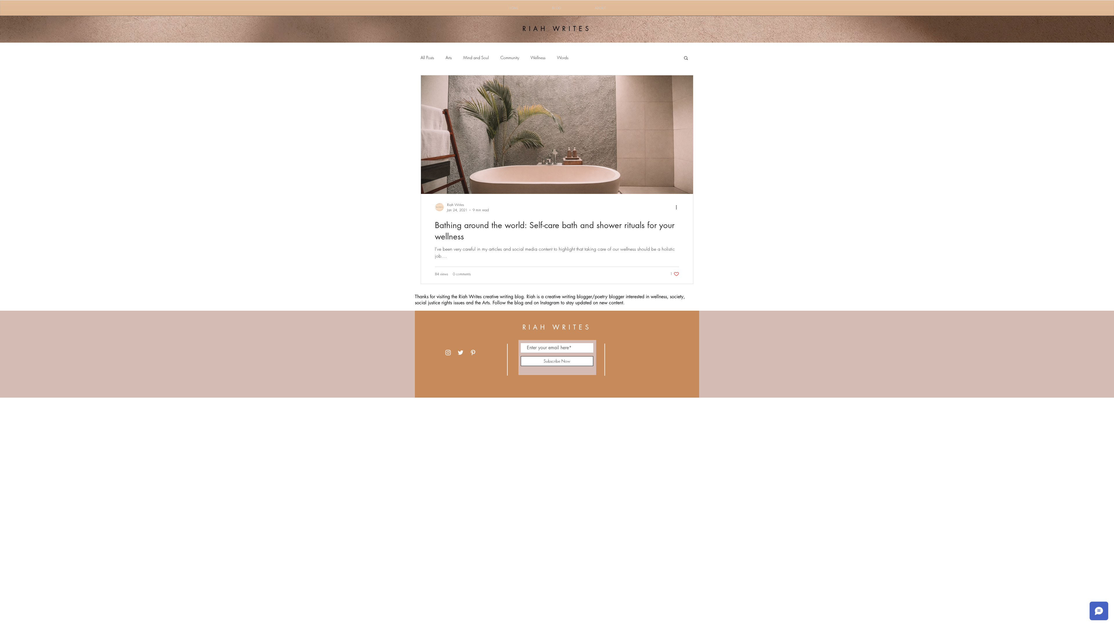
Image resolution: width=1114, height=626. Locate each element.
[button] (686, 58)
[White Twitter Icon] (460, 352)
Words (562, 57)
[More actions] (678, 207)
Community (509, 57)
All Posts (427, 57)
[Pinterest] (473, 352)
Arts (449, 57)
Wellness (538, 57)
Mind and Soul (476, 57)
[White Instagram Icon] (448, 352)
